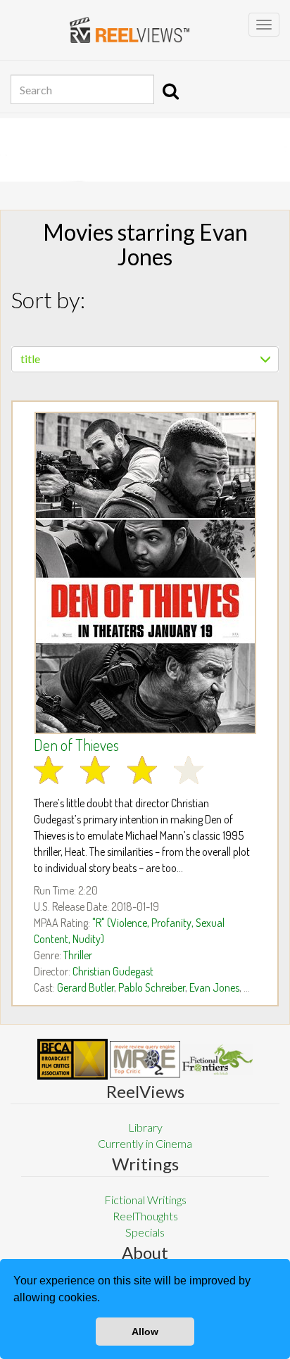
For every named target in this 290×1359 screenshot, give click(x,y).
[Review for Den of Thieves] (145, 573)
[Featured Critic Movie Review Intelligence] (72, 1059)
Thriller (77, 955)
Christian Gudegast (112, 971)
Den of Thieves (76, 744)
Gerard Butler (85, 987)
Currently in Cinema (145, 1143)
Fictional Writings (145, 1199)
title (30, 358)
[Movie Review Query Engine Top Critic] (145, 1059)
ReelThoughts (145, 1215)
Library (145, 1127)
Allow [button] (145, 1331)
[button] (105, 1299)
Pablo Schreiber (151, 987)
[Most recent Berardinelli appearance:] (217, 1059)
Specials (145, 1232)
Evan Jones (214, 987)
